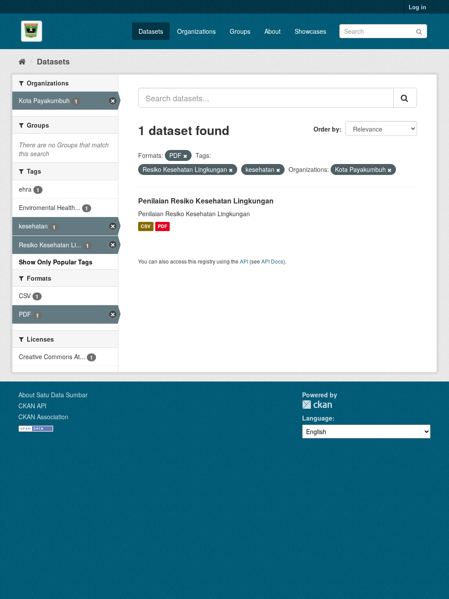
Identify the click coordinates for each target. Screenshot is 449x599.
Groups (240, 31)
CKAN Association (43, 416)
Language (317, 418)
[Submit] (419, 30)
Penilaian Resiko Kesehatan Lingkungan (206, 201)
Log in (417, 7)
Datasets (151, 31)
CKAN (317, 404)
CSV (145, 226)
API (244, 261)
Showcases (310, 31)
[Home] (22, 61)
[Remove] (185, 155)
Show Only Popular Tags (56, 261)
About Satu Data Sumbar (53, 394)
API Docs (272, 261)
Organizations (196, 31)
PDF (162, 226)
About (272, 31)
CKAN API (32, 405)
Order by (326, 129)
